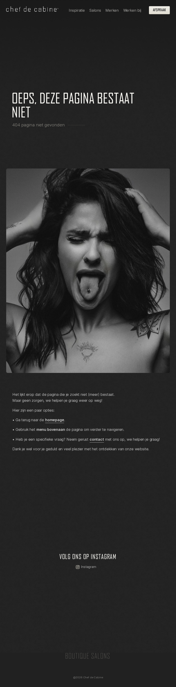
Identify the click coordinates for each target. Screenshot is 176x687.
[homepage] (32, 10)
